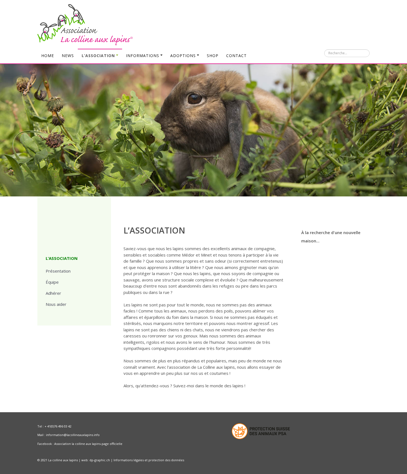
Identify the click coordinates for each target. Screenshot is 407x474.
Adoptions (183, 55)
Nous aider (56, 304)
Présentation (58, 271)
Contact (236, 55)
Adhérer (53, 293)
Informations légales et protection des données (149, 460)
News (68, 55)
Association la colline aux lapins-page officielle (88, 444)
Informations (142, 55)
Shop (212, 55)
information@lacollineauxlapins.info (73, 435)
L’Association (98, 55)
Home (47, 55)
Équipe (52, 282)
